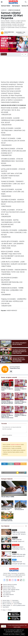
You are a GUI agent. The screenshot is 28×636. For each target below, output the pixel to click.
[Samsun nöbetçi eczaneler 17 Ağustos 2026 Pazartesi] (21, 396)
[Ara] (25, 2)
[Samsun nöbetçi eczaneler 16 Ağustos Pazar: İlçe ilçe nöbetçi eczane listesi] (7, 409)
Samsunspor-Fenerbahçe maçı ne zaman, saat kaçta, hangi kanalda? (19, 548)
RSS (4, 626)
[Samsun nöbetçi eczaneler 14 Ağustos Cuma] (21, 409)
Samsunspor (16, 6)
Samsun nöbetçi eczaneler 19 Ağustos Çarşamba (20, 389)
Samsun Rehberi (6, 602)
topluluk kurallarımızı (16, 444)
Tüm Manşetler (7, 593)
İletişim (10, 610)
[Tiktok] (21, 580)
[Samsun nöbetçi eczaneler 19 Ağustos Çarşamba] (21, 383)
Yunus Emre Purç (15, 368)
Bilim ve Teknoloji (6, 603)
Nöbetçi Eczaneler (14, 10)
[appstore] (14, 614)
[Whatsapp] (23, 580)
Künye (4, 610)
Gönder (4, 439)
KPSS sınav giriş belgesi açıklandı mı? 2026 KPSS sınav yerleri (19, 555)
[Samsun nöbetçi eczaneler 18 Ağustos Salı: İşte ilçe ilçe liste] (7, 396)
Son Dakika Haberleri (8, 594)
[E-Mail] (11, 371)
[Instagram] (12, 580)
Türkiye (14, 530)
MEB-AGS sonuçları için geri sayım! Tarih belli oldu (19, 563)
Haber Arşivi (6, 596)
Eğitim (14, 552)
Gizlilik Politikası (6, 605)
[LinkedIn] (15, 580)
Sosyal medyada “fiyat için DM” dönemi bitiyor (18, 533)
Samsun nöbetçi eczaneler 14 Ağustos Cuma (20, 415)
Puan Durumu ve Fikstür (9, 591)
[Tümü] (26, 526)
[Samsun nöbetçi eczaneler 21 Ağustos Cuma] (7, 383)
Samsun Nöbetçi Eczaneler (10, 584)
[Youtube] (18, 580)
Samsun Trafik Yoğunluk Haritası (11, 589)
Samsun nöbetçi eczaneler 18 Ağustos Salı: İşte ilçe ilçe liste (7, 402)
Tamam (22, 634)
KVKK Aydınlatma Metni (19, 605)
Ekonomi (15, 537)
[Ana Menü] (1, 2)
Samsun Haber (5, 6)
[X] (7, 580)
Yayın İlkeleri (5, 607)
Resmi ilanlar (16, 602)
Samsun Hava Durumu (8, 586)
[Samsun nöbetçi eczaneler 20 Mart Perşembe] (14, 44)
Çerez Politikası (18, 603)
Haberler (3, 10)
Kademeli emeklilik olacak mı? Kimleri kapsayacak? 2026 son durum (18, 540)
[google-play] (14, 618)
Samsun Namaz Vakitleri (9, 588)
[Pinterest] (10, 580)
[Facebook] (4, 580)
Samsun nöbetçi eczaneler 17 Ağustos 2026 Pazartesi (20, 402)
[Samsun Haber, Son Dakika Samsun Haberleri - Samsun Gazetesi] (13, 2)
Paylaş (4, 54)
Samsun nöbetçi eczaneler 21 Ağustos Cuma (7, 389)
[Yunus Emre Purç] (4, 369)
